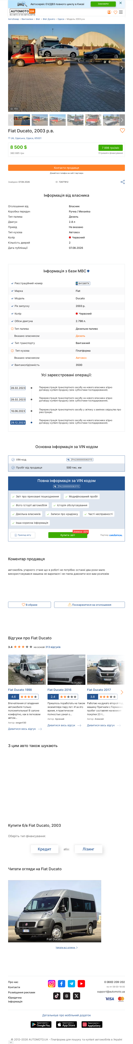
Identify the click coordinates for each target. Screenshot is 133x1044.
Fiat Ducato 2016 (59, 689)
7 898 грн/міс (110, 147)
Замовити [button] (103, 3)
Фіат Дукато (49, 19)
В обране (31, 604)
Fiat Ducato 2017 (99, 689)
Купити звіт (73, 534)
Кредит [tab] (44, 849)
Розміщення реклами (21, 992)
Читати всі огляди (66, 947)
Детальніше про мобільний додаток (66, 1015)
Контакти (14, 987)
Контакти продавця (66, 167)
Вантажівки (27, 19)
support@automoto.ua (111, 991)
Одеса (61, 19)
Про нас (13, 982)
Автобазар (13, 19)
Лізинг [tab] (88, 849)
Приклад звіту (24, 535)
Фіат (38, 19)
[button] (122, 12)
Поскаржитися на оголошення (91, 604)
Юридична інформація (15, 999)
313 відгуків (52, 647)
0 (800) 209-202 (114, 982)
